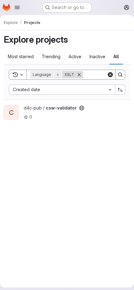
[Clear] (110, 74)
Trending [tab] (51, 56)
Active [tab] (75, 56)
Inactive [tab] (97, 56)
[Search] (120, 75)
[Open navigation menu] (17, 7)
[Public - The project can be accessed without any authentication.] (81, 107)
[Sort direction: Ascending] (120, 90)
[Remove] (79, 74)
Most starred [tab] (21, 56)
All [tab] (116, 56)
